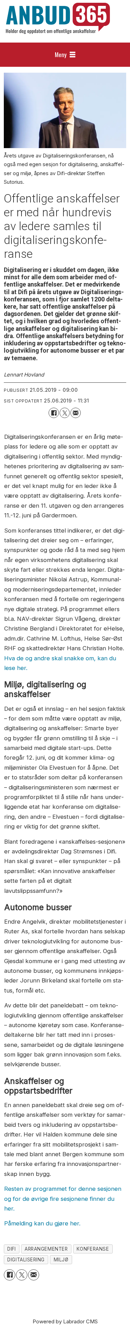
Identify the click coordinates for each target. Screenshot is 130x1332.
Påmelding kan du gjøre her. (42, 1223)
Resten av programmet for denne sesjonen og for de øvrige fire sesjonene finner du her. (62, 1198)
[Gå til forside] (58, 18)
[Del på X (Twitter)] (65, 413)
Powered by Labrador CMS (65, 1321)
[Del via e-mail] (75, 413)
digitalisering (25, 1259)
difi (11, 1249)
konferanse (93, 1249)
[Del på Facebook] (54, 413)
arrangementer (46, 1249)
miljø (61, 1259)
